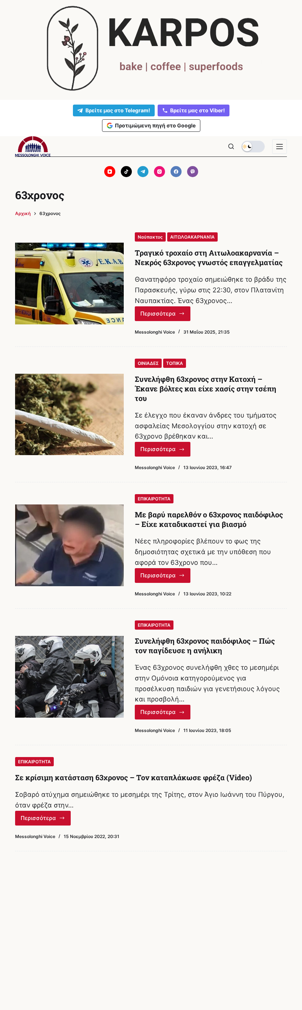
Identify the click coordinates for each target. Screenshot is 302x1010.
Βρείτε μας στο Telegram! (117, 110)
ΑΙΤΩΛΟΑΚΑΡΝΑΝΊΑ (192, 237)
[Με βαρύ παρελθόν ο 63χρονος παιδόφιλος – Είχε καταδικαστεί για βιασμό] (69, 545)
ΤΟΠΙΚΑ (174, 363)
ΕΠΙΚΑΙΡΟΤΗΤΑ (154, 499)
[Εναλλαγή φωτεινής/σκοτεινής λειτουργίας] (253, 146)
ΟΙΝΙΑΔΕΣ (148, 363)
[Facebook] (176, 171)
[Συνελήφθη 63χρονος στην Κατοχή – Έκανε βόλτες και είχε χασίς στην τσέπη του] (69, 414)
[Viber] (192, 171)
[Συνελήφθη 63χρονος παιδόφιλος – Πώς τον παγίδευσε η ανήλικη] (69, 676)
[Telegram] (142, 171)
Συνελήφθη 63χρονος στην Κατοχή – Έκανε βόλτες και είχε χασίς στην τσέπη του (205, 388)
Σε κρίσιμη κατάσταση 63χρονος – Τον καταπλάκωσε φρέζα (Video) (133, 777)
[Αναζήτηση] (231, 146)
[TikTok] (126, 171)
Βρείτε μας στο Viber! (197, 110)
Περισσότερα (165, 315)
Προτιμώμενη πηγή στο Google (155, 125)
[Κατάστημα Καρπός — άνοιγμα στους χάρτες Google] (151, 48)
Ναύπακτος (150, 237)
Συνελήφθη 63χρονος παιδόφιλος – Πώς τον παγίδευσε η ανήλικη (205, 645)
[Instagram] (159, 171)
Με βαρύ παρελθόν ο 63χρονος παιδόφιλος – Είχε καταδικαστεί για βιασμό (209, 519)
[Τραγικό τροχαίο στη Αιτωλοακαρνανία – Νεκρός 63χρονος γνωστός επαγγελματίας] (69, 283)
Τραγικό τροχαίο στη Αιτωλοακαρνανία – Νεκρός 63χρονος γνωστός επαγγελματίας (208, 257)
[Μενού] (279, 146)
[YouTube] (109, 171)
